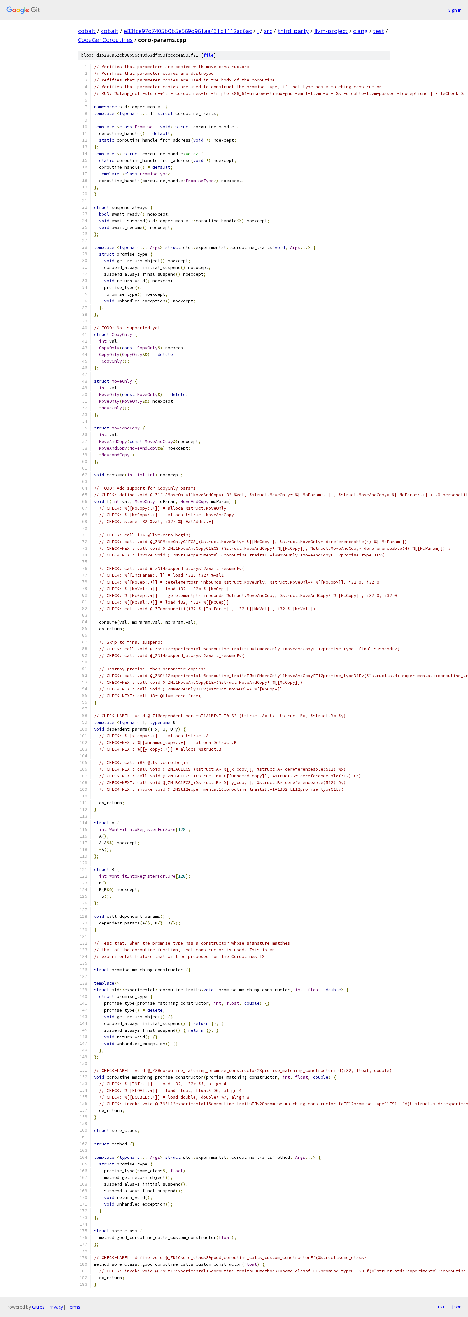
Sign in (455, 10)
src (268, 31)
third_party (293, 31)
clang (360, 31)
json (456, 1307)
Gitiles (38, 1307)
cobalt (87, 31)
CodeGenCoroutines (105, 40)
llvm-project (331, 31)
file (208, 55)
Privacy (55, 1307)
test (378, 31)
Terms (73, 1307)
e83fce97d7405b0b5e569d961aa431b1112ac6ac (188, 31)
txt (441, 1307)
